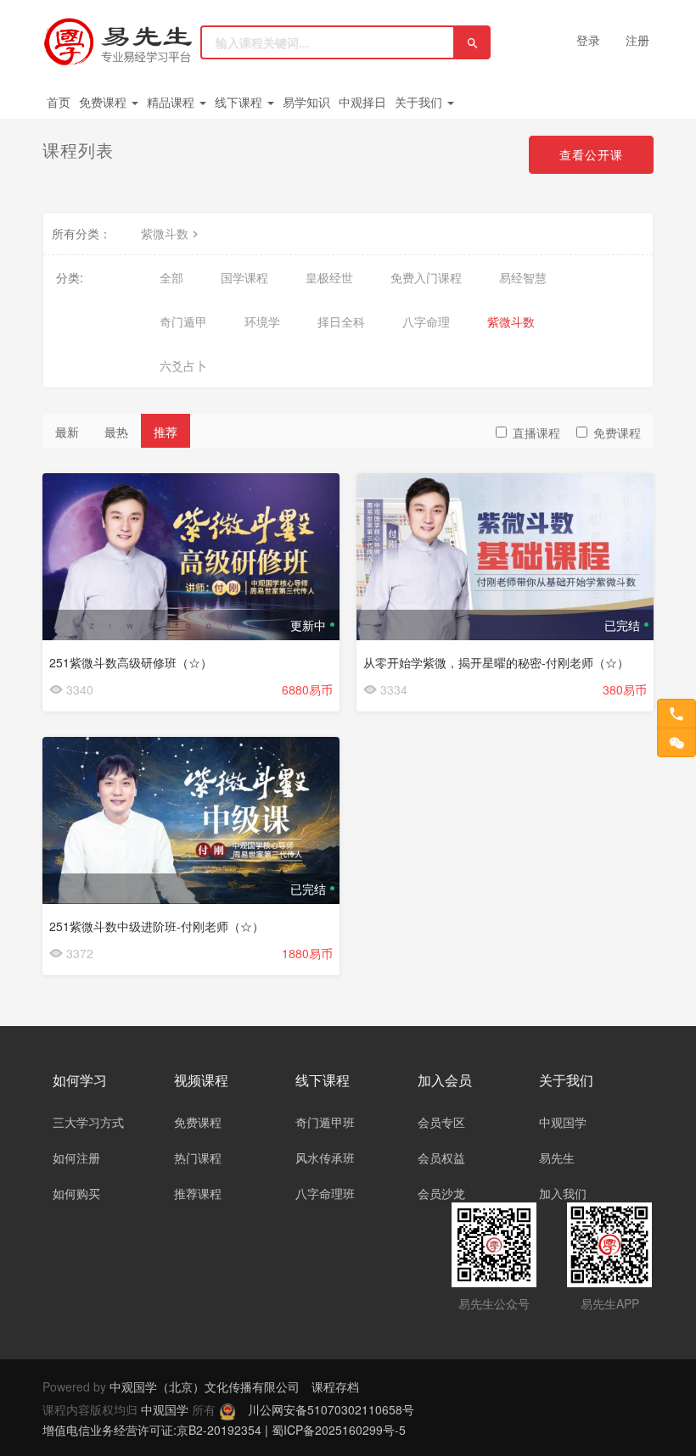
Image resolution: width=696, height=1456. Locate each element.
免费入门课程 (426, 277)
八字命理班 (325, 1193)
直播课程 (536, 432)
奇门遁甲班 (325, 1121)
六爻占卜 (183, 365)
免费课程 (104, 101)
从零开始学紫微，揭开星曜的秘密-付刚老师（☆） (496, 662)
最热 (116, 431)
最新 (67, 431)
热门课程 (198, 1157)
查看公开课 (591, 154)
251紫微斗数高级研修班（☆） (130, 662)
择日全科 (341, 321)
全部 (171, 277)
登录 (588, 39)
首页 (58, 101)
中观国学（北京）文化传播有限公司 (204, 1386)
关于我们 (420, 101)
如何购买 (76, 1193)
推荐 (165, 431)
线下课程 (240, 101)
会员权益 (441, 1157)
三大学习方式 (88, 1121)
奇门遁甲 (183, 321)
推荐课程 (198, 1193)
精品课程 (172, 101)
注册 (637, 39)
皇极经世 (329, 277)
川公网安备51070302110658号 (331, 1409)
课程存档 (335, 1386)
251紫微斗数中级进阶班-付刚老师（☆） (156, 926)
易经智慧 (523, 277)
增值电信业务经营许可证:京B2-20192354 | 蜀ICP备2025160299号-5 (224, 1429)
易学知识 (306, 101)
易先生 (557, 1157)
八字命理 (426, 321)
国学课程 (244, 277)
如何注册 (76, 1157)
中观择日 (362, 101)
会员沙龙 (441, 1193)
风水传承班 (325, 1157)
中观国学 (563, 1121)
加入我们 (563, 1193)
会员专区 (441, 1121)
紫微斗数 (164, 233)
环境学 (262, 321)
